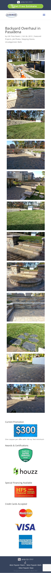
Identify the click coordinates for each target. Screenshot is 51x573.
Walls (20, 42)
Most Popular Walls (34, 565)
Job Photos (16, 39)
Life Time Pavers (13, 36)
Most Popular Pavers (17, 565)
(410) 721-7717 (26, 2)
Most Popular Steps (26, 568)
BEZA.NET (34, 571)
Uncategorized (11, 42)
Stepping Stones (28, 39)
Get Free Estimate (25, 6)
